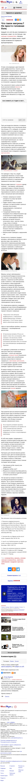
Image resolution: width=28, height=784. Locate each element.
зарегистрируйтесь (6, 666)
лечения (13, 388)
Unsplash (15, 170)
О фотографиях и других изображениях (11, 744)
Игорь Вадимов (8, 677)
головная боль (9, 558)
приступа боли (5, 153)
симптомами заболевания (16, 361)
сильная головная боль (8, 36)
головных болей (13, 355)
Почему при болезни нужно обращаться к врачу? (18, 637)
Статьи (2, 770)
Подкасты (3, 778)
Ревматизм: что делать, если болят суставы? (18, 646)
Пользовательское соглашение (8, 742)
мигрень (17, 558)
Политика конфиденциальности (9, 740)
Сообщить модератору (17, 679)
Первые (12, 661)
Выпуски (3, 766)
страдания (19, 184)
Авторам (11, 770)
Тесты (2, 773)
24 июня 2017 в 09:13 (6, 679)
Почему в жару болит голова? (18, 619)
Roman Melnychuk (8, 170)
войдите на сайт (19, 666)
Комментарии (4, 775)
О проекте (12, 766)
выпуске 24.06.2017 (19, 610)
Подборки (3, 768)
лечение (23, 558)
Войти (20, 3)
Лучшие (17, 661)
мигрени (17, 87)
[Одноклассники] (18, 20)
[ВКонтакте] (16, 20)
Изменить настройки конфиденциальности (11, 761)
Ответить (7, 696)
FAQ (10, 768)
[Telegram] (20, 20)
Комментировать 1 (14, 575)
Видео (2, 780)
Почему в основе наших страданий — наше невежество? (18, 629)
